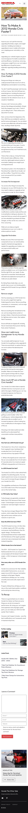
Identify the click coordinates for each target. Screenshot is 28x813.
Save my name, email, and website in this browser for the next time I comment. (14, 729)
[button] (20, 3)
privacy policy (5, 804)
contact (15, 804)
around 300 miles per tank (13, 573)
